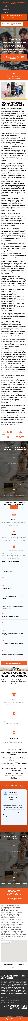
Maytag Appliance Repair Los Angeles (14, 2)
